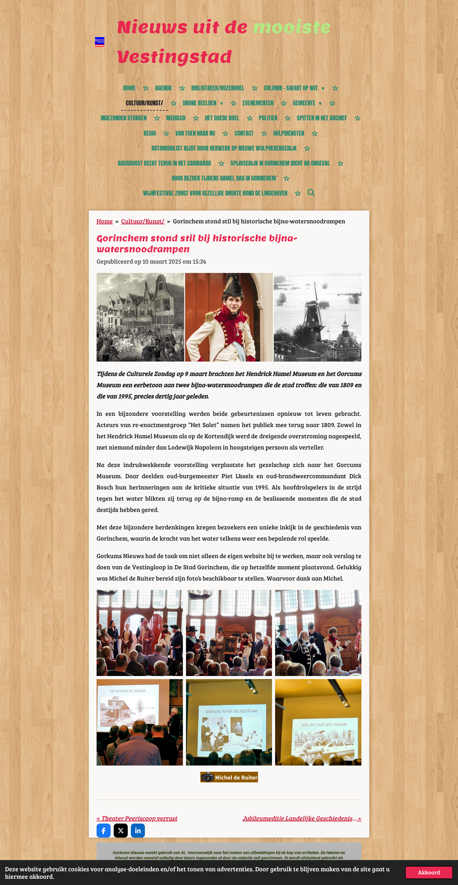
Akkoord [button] (429, 872)
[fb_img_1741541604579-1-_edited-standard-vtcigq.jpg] (229, 722)
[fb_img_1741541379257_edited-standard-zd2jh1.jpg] (318, 633)
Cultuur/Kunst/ (143, 220)
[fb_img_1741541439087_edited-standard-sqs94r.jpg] (139, 633)
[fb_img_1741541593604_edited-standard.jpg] (139, 722)
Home (105, 220)
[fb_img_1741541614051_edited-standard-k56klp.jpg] (318, 722)
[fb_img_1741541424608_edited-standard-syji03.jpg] (229, 633)
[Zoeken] (311, 192)
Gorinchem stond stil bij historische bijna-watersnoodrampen (259, 220)
